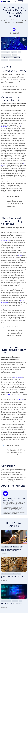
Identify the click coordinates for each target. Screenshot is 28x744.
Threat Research (5, 52)
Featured (14, 54)
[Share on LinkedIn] (7, 67)
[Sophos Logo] (5, 1)
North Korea (4, 59)
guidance (21, 399)
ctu (19, 52)
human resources (16, 57)
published (7, 394)
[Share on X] (5, 67)
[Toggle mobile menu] (26, 2)
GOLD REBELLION (6, 57)
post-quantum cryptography (16, 59)
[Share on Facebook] (10, 67)
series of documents (18, 377)
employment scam (6, 54)
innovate (20, 255)
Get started (21, 1)
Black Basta (13, 52)
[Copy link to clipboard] (2, 67)
